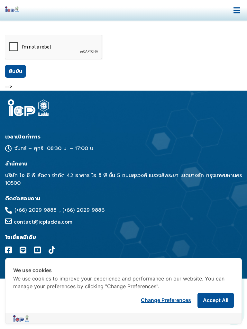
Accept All (215, 300)
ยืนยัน (15, 71)
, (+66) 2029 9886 (82, 210)
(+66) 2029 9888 (35, 210)
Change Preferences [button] (166, 300)
